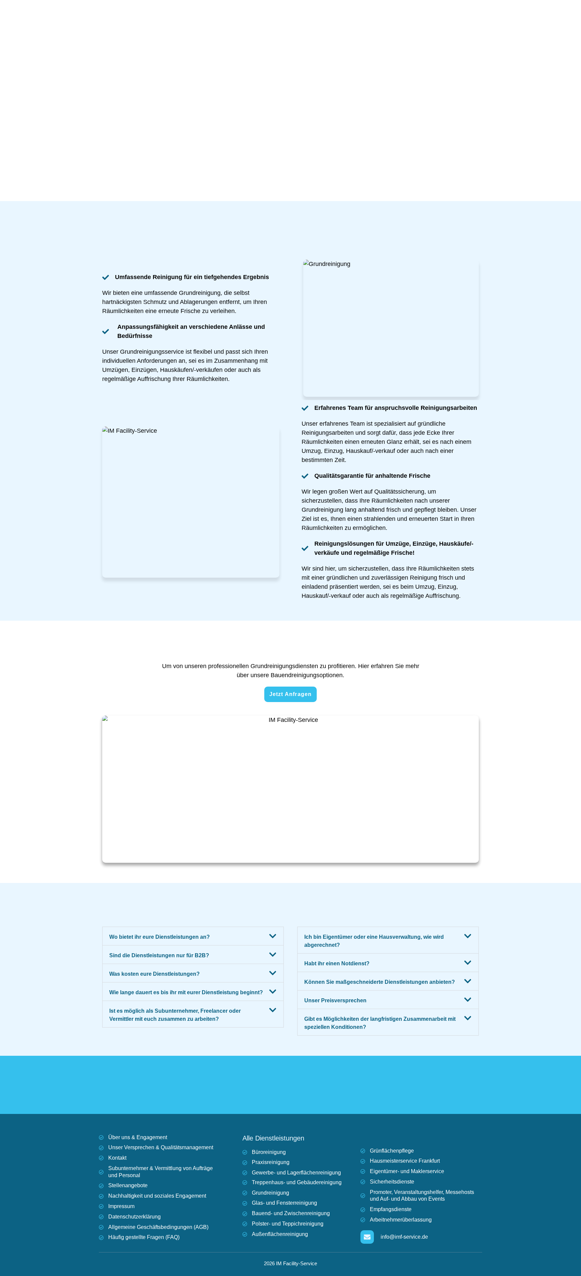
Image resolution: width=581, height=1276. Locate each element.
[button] (193, 936)
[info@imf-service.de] (367, 1237)
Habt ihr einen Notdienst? (337, 963)
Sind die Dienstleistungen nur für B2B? (159, 955)
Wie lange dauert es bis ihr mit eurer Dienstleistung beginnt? (186, 992)
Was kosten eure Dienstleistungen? (154, 974)
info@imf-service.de (404, 1237)
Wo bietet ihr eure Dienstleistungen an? (159, 937)
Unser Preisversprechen (335, 1000)
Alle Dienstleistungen (273, 1138)
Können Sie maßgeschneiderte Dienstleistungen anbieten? (379, 982)
